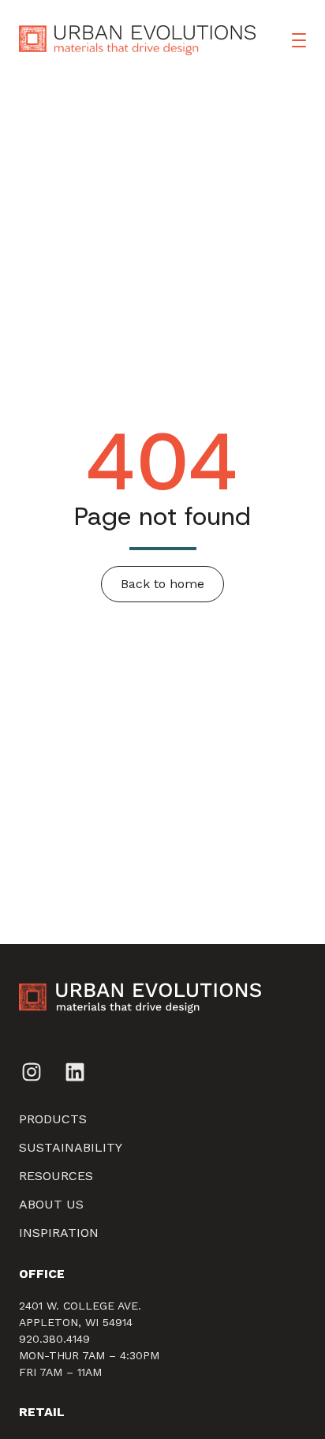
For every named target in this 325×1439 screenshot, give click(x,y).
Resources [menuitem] (56, 1175)
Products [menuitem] (53, 1118)
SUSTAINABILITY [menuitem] (70, 1147)
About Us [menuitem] (51, 1204)
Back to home (162, 583)
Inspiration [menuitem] (59, 1232)
